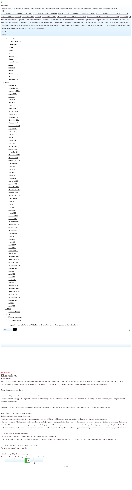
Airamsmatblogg (14, 312)
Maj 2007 (101, 22)
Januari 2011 (91, 14)
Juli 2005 (35, 28)
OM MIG (8, 314)
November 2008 (68, 20)
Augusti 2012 (5, 14)
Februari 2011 (82, 14)
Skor (101, 8)
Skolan (96, 8)
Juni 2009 (8, 20)
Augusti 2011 (37, 14)
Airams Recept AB (8, 8)
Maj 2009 (14, 20)
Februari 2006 (103, 25)
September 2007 (69, 22)
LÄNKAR (8, 309)
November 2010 (112, 14)
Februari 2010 (61, 17)
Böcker (38, 8)
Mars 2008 (8, 22)
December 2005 (113, 25)
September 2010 (6, 17)
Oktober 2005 (5, 28)
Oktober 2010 (123, 14)
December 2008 (57, 20)
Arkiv (2, 11)
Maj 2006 (79, 25)
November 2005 (124, 25)
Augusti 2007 (79, 22)
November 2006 (26, 25)
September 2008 (90, 20)
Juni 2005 (41, 28)
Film (43, 8)
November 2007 (47, 22)
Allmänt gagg (22, 8)
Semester (82, 8)
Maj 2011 (58, 14)
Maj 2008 (122, 20)
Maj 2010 (38, 17)
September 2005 (16, 28)
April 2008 (12, 210)
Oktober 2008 (79, 20)
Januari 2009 (47, 20)
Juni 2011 (51, 14)
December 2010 (101, 14)
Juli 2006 (66, 25)
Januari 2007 (5, 25)
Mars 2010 (52, 17)
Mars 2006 (94, 25)
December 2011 (15, 14)
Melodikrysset (66, 8)
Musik (74, 8)
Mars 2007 (115, 22)
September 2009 (113, 17)
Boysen (31, 8)
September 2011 (26, 14)
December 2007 (36, 22)
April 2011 (65, 14)
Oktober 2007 (58, 22)
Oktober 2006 (37, 25)
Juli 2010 (25, 17)
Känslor (55, 8)
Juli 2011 (45, 14)
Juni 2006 (72, 25)
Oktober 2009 (103, 17)
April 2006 (86, 25)
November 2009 (92, 17)
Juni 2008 (115, 20)
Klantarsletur (9, 375)
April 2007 (108, 22)
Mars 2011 (73, 14)
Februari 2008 (17, 22)
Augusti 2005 (26, 28)
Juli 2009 (11, 166)
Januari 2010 (70, 17)
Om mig (3, 31)
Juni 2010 (31, 17)
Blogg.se (4, 34)
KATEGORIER (9, 39)
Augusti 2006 (58, 25)
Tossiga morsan (111, 8)
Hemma (49, 8)
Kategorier (4, 5)
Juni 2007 (94, 22)
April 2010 (45, 17)
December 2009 (80, 17)
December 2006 (15, 25)
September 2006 (47, 25)
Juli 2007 (87, 22)
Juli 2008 (109, 20)
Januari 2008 (26, 22)
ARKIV (7, 82)
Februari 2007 (124, 22)
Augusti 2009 (124, 17)
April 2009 (21, 20)
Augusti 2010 (16, 17)
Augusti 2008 (100, 20)
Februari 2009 (38, 20)
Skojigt (89, 8)
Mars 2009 (29, 20)
